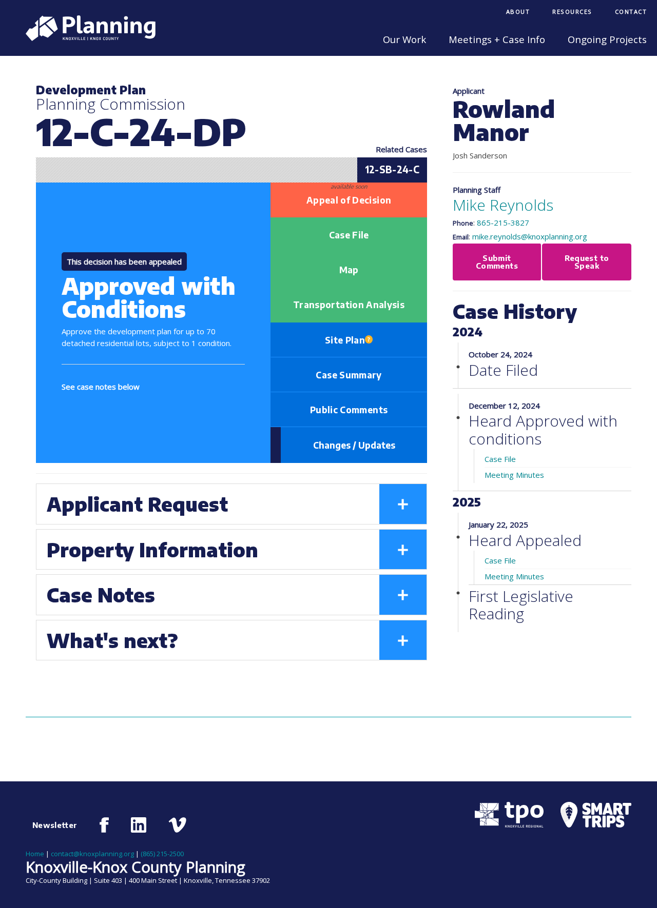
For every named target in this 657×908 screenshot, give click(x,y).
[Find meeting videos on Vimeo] (177, 825)
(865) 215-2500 (162, 853)
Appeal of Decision (348, 200)
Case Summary (348, 374)
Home (35, 853)
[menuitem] (518, 12)
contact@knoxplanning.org (92, 853)
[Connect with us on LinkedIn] (138, 825)
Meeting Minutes (514, 475)
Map (349, 269)
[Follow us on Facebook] (104, 825)
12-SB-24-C (392, 169)
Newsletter (55, 825)
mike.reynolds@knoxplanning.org (529, 236)
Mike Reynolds (503, 204)
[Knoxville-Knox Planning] (85, 38)
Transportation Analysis (348, 304)
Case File (349, 234)
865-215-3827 (503, 222)
